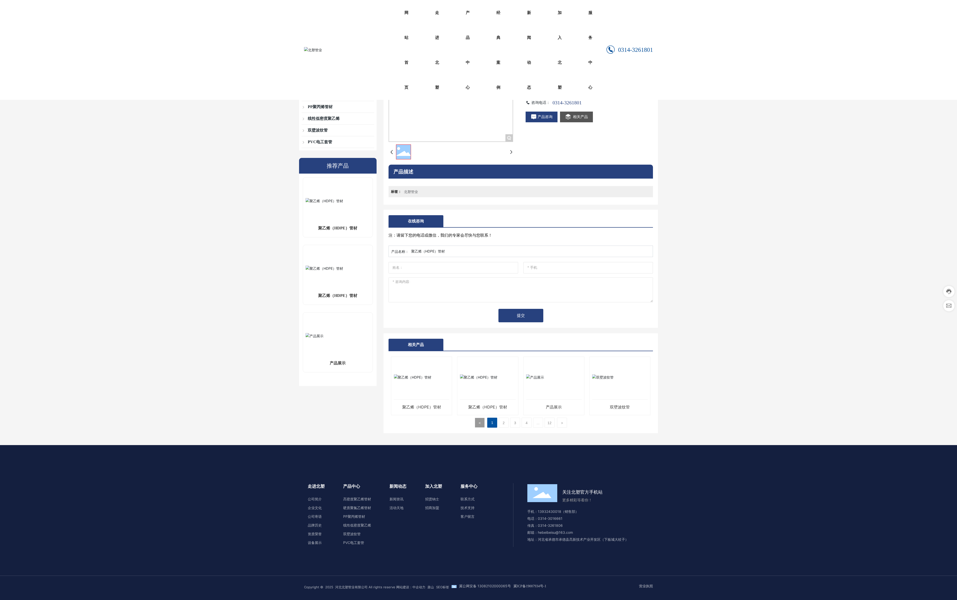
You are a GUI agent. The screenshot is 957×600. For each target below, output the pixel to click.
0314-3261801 (635, 50)
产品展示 (338, 363)
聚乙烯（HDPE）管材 (337, 228)
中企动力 (418, 587)
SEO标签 (442, 587)
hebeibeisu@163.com (555, 532)
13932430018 (549, 511)
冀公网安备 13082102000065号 (485, 586)
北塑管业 (411, 192)
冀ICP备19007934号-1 (529, 586)
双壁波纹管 (620, 406)
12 (550, 423)
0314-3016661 (551, 518)
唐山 (430, 587)
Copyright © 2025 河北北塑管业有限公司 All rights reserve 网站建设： (358, 587)
